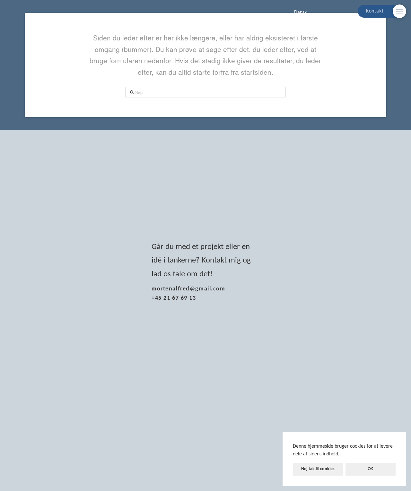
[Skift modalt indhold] (399, 11)
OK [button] (370, 469)
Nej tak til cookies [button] (318, 469)
